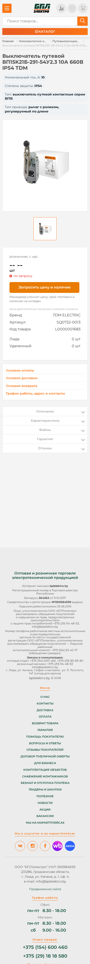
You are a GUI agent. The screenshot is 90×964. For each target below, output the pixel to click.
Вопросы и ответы (45, 743)
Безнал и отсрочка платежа (45, 783)
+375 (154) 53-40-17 (64, 650)
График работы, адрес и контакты (35, 393)
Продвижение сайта (45, 889)
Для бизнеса (45, 763)
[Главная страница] (42, 8)
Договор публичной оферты (45, 756)
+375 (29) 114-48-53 (66, 623)
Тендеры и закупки (45, 789)
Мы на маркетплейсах (45, 822)
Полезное (45, 796)
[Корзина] (83, 8)
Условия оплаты (20, 370)
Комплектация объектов (45, 769)
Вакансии (45, 816)
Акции (45, 809)
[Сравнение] (61, 8)
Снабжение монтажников (45, 776)
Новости (45, 803)
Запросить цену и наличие (44, 287)
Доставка (45, 710)
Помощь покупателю (45, 736)
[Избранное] (72, 8)
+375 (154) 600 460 (45, 947)
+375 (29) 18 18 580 (45, 956)
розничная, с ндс (23, 256)
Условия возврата (21, 386)
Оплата (45, 716)
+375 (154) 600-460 (43, 660)
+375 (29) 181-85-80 (70, 660)
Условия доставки (22, 378)
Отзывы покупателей (45, 749)
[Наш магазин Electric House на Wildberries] (57, 846)
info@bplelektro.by (45, 626)
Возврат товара (45, 723)
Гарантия (45, 730)
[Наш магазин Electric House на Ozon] (70, 846)
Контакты (45, 703)
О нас (45, 696)
